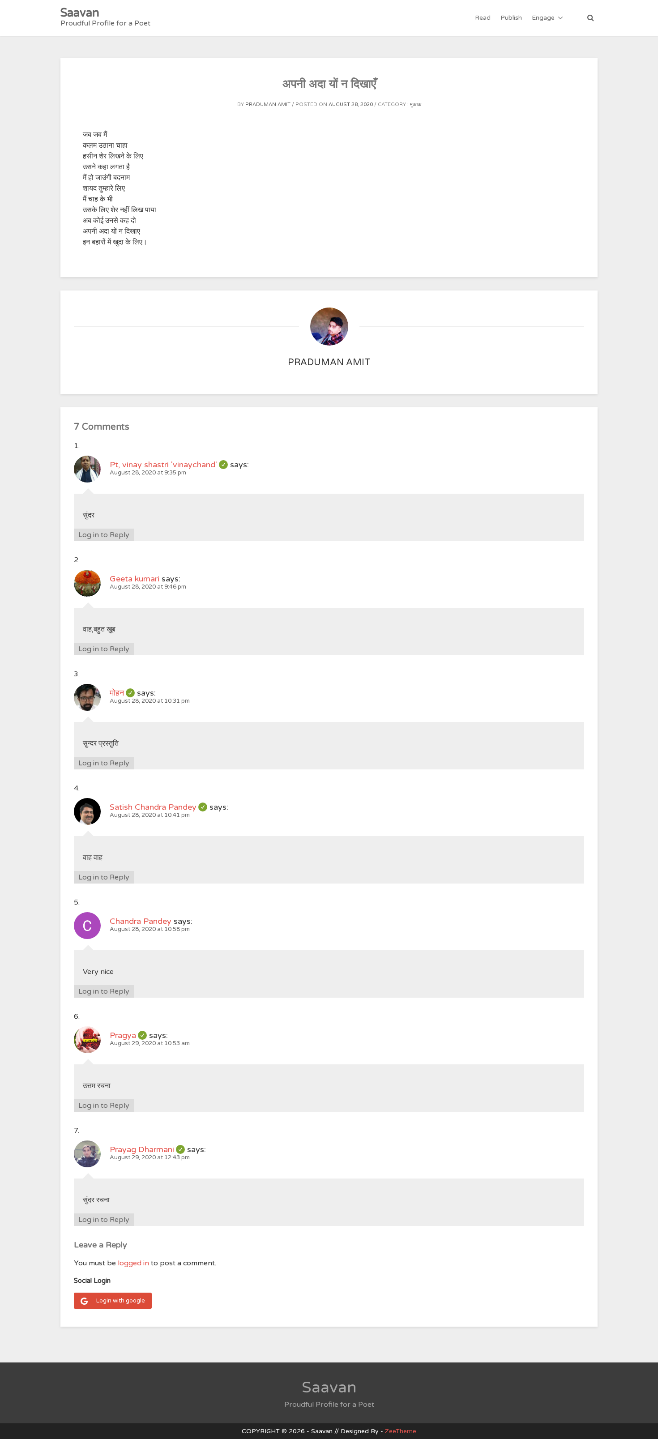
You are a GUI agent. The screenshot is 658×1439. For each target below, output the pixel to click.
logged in (133, 1263)
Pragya (128, 1035)
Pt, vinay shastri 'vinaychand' (169, 465)
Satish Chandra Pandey (158, 807)
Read (483, 17)
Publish (511, 17)
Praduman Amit (268, 104)
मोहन (122, 693)
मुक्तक (415, 104)
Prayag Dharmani (147, 1149)
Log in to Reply (103, 534)
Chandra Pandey (140, 921)
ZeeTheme (400, 1431)
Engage (543, 17)
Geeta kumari (134, 579)
